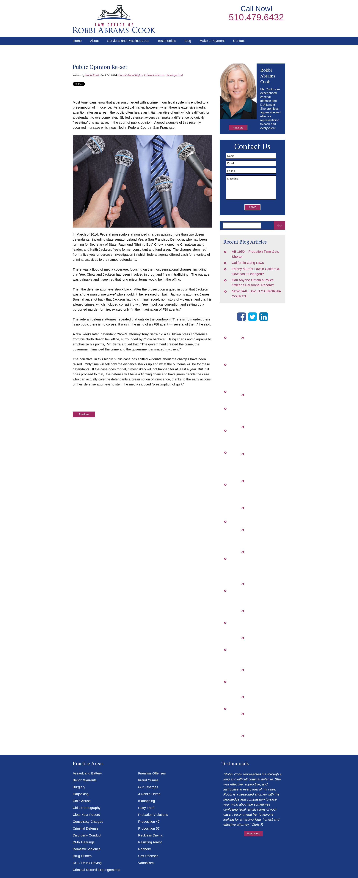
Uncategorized (174, 75)
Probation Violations (153, 815)
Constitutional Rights (130, 75)
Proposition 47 (252, 594)
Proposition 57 (252, 621)
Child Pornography (87, 808)
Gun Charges (251, 464)
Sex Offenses (148, 856)
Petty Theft (146, 808)
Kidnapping (146, 801)
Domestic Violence (87, 849)
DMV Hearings (234, 632)
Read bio (238, 127)
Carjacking (81, 794)
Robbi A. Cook (114, 19)
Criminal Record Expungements (96, 870)
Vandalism (252, 740)
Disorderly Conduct (87, 835)
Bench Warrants (234, 374)
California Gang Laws (248, 263)
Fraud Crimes (252, 437)
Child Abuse (82, 801)
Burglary (234, 396)
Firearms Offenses (152, 773)
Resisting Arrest (252, 680)
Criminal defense (154, 75)
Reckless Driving (150, 835)
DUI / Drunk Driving (235, 724)
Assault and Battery (234, 347)
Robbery (252, 702)
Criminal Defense (85, 828)
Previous (84, 414)
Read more (253, 833)
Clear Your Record (86, 815)
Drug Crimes (234, 692)
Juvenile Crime (149, 794)
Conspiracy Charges (88, 821)
